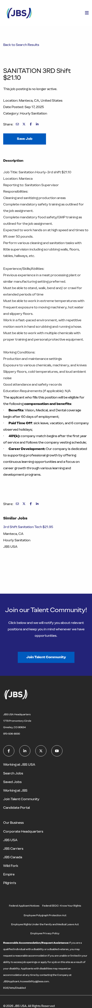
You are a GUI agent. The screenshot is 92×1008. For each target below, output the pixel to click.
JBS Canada (12, 857)
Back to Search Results (21, 45)
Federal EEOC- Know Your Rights (61, 905)
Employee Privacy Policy (44, 933)
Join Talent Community (46, 657)
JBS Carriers (13, 849)
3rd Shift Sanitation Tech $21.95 (28, 527)
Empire (9, 874)
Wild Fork (10, 866)
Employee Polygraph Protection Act (45, 915)
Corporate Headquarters (23, 831)
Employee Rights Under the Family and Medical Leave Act (45, 924)
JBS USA (10, 840)
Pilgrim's (9, 883)
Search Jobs (13, 773)
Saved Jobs (12, 782)
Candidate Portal (16, 808)
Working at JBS (15, 790)
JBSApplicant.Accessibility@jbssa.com (26, 981)
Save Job (24, 139)
